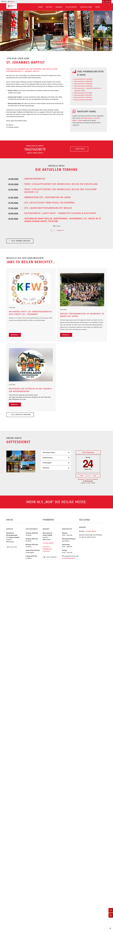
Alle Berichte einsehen (21, 415)
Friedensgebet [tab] (47, 463)
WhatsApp (110, 910)
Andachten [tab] (46, 468)
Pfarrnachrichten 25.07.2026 (83, 93)
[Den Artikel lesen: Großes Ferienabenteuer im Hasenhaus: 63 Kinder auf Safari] (82, 289)
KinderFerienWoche (34, 178)
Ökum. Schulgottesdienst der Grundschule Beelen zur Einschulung (61, 184)
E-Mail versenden (51, 557)
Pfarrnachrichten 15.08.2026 (83, 81)
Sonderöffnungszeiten (68, 558)
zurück (81, 475)
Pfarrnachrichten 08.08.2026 (83, 84)
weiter (94, 475)
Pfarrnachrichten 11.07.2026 (83, 97)
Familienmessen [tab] (48, 458)
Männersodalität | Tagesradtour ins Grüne (47, 197)
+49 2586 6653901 (90, 531)
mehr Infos (80, 149)
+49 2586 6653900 (110, 915)
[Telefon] (103, 1)
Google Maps (13, 547)
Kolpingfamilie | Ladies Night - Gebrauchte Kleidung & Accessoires (60, 213)
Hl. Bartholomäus (88, 481)
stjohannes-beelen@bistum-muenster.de (48, 549)
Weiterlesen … (16, 335)
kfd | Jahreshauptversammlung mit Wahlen (48, 208)
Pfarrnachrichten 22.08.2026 (83, 79)
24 (88, 463)
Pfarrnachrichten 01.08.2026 (83, 86)
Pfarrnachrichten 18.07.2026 (83, 95)
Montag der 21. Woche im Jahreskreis (88, 479)
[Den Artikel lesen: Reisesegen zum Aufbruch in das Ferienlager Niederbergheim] (31, 364)
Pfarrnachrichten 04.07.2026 (83, 100)
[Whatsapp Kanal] (109, 1)
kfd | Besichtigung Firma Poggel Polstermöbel (49, 202)
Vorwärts (59, 230)
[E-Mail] (106, 1)
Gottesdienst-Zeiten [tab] (49, 452)
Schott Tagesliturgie (88, 452)
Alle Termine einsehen (20, 241)
